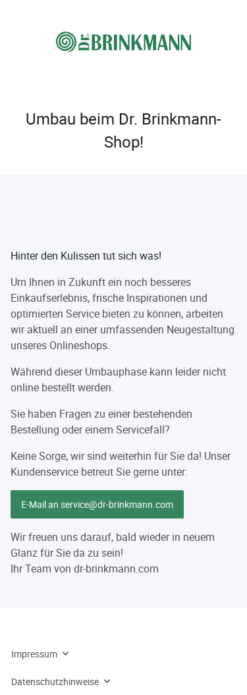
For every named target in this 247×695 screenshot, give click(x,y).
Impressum (34, 654)
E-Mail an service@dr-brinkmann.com (97, 504)
